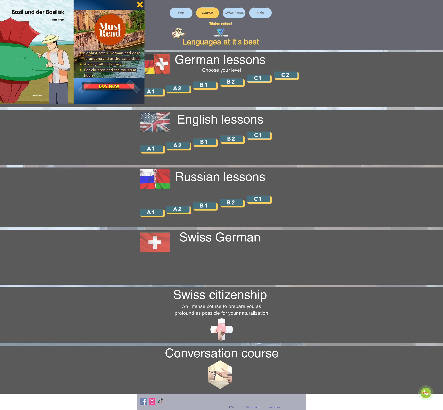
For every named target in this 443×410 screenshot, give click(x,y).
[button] (140, 5)
